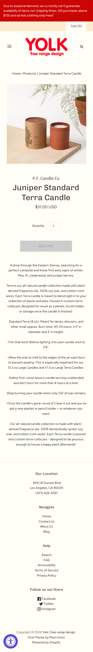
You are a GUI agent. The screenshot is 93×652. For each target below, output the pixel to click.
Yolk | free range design (58, 632)
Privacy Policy (46, 575)
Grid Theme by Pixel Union (46, 637)
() (76, 26)
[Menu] (9, 46)
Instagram (48, 609)
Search (47, 555)
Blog (46, 532)
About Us (46, 526)
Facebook (48, 599)
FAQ (46, 560)
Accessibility (47, 565)
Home (16, 73)
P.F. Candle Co (46, 178)
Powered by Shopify (46, 642)
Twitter (48, 604)
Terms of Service (46, 570)
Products (29, 73)
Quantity (38, 226)
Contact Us (47, 521)
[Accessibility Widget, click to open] (10, 641)
